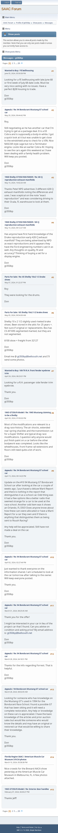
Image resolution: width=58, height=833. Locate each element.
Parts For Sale (11, 277)
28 (19, 63)
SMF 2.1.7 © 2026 (23, 830)
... (16, 63)
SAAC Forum (11, 9)
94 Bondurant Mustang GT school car (31, 689)
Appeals (8, 109)
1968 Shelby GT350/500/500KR (19, 177)
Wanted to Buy (11, 70)
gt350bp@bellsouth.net (29, 356)
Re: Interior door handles (37, 789)
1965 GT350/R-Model (14, 412)
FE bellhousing (27, 70)
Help (18, 827)
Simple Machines (35, 830)
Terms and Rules (27, 827)
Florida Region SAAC (14, 756)
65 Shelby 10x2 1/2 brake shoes (33, 312)
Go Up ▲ (38, 827)
